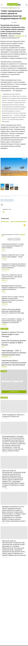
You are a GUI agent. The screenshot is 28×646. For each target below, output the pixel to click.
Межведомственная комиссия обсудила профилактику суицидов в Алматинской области (13, 287)
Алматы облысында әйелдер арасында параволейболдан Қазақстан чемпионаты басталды (13, 311)
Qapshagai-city (19, 36)
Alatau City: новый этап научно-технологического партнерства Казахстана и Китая (12, 276)
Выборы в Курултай (12, 381)
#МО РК (2, 199)
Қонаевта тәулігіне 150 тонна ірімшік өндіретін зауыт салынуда (13, 334)
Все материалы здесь (14, 391)
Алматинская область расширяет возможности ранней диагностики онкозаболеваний (14, 362)
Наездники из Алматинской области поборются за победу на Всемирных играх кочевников (14, 265)
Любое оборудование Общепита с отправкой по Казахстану (13, 415)
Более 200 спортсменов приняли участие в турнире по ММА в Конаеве (14, 342)
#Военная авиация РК (9, 199)
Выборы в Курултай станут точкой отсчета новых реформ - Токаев (13, 256)
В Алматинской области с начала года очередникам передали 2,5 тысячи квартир (13, 246)
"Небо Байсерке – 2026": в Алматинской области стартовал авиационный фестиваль (14, 353)
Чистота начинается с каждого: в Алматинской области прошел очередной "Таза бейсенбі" (13, 320)
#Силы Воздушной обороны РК (7, 201)
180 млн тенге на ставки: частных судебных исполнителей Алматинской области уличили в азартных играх (13, 299)
